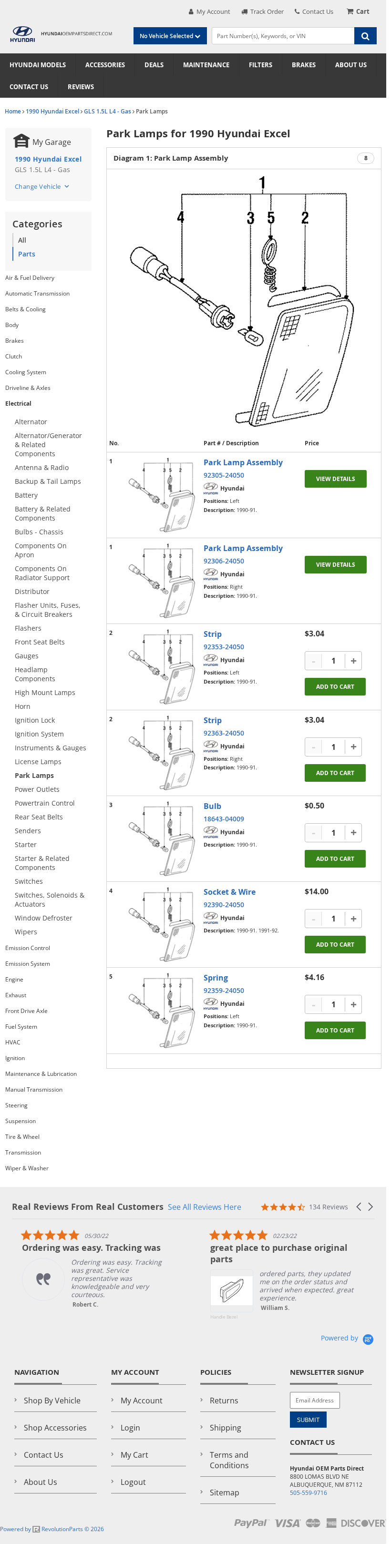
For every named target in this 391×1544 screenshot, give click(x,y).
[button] (359, 1207)
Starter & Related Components (42, 863)
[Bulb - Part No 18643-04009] (162, 839)
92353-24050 (224, 646)
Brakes (304, 65)
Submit (308, 1419)
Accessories (105, 65)
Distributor (32, 591)
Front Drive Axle (26, 1011)
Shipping (225, 1427)
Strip (213, 634)
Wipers (26, 931)
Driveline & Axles (28, 388)
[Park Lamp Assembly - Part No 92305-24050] (162, 495)
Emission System (27, 964)
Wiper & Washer (27, 1168)
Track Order (265, 11)
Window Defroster (43, 917)
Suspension (20, 1121)
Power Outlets (37, 789)
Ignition (15, 1058)
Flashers (28, 628)
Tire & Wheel (22, 1137)
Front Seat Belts (40, 641)
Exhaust (15, 995)
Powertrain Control (45, 803)
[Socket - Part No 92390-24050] (162, 924)
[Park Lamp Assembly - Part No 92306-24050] (162, 581)
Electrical (18, 403)
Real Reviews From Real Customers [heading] (88, 1207)
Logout (133, 1482)
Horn (23, 706)
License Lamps (38, 761)
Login (130, 1427)
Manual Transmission (33, 1089)
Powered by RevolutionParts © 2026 (52, 1529)
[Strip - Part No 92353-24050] (162, 667)
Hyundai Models (38, 65)
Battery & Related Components (43, 513)
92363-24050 (224, 732)
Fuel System (21, 1027)
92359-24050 (224, 990)
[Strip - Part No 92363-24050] (162, 753)
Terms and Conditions (229, 1460)
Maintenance (206, 65)
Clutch (13, 356)
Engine (14, 979)
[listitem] (83, 1269)
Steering (16, 1105)
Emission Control (27, 948)
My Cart (134, 1455)
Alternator (31, 421)
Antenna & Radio (42, 467)
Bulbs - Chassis (39, 531)
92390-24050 (224, 904)
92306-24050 (224, 560)
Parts (26, 253)
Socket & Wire (230, 892)
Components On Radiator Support (42, 573)
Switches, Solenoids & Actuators (49, 899)
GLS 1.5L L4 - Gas (107, 111)
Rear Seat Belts (39, 816)
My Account (212, 11)
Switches (29, 881)
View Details (335, 479)
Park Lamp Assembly (243, 462)
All (22, 240)
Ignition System (39, 733)
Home (13, 111)
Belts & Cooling (25, 309)
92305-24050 (224, 475)
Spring (216, 977)
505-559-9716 (308, 1493)
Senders (28, 830)
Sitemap (224, 1492)
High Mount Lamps (45, 692)
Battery (26, 495)
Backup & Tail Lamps (48, 481)
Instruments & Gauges (50, 747)
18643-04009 (224, 818)
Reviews (81, 86)
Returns (224, 1400)
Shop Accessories (55, 1427)
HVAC (13, 1042)
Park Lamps (34, 775)
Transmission (23, 1152)
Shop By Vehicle (52, 1400)
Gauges (27, 655)
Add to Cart (335, 687)
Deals (154, 65)
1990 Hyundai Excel (52, 111)
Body (12, 325)
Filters (260, 65)
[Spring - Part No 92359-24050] (162, 1010)
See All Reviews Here (204, 1206)
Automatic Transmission (37, 293)
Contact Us (316, 11)
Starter (26, 844)
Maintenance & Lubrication (41, 1074)
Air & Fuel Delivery (29, 278)
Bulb (212, 806)
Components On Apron (41, 550)
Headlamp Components (35, 674)
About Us (351, 65)
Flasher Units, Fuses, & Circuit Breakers (48, 610)
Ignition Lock (35, 720)
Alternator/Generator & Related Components (48, 444)
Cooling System (25, 372)
